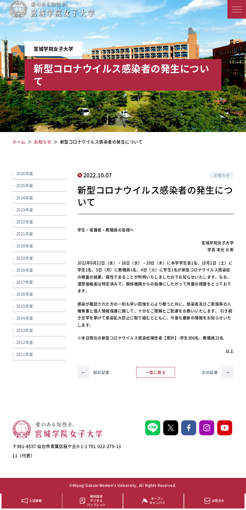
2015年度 (24, 306)
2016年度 (24, 294)
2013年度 (24, 330)
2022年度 (24, 221)
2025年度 (24, 185)
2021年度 (24, 233)
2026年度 (24, 173)
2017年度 (24, 282)
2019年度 (24, 258)
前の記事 (95, 372)
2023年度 (24, 209)
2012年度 (24, 342)
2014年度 (24, 318)
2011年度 (24, 354)
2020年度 (24, 245)
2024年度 (24, 197)
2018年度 (24, 270)
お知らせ (222, 175)
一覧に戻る (156, 372)
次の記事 (216, 372)
